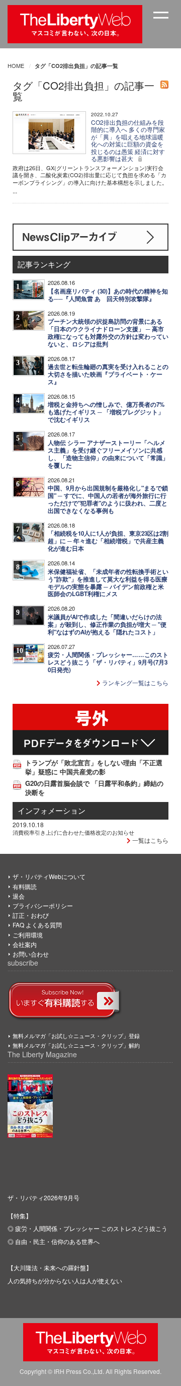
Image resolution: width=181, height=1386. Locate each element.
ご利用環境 (28, 934)
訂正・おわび (31, 915)
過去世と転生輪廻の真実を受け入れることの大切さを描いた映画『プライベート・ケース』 (108, 374)
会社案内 (25, 944)
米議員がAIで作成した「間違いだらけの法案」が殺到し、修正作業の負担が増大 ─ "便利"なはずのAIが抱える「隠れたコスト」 (107, 624)
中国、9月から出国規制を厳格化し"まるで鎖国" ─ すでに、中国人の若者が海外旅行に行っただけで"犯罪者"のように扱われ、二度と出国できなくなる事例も (108, 499)
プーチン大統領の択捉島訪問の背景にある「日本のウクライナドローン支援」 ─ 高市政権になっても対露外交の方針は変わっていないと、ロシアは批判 (108, 332)
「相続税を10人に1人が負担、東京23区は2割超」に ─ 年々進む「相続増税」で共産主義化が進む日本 (108, 541)
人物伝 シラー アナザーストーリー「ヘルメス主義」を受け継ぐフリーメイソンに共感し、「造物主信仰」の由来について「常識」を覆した (108, 454)
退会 (19, 896)
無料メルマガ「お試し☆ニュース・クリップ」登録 (76, 1036)
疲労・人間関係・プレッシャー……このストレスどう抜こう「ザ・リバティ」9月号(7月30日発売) (108, 662)
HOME (16, 65)
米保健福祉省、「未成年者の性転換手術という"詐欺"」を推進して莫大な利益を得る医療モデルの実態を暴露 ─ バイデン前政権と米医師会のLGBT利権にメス (108, 583)
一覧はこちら (149, 840)
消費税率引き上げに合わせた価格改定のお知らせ (73, 832)
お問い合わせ (31, 954)
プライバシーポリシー (43, 905)
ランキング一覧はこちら (134, 682)
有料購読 (25, 886)
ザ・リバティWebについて (49, 876)
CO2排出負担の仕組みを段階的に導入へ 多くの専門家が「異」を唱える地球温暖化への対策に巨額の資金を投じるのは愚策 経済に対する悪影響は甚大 (128, 140)
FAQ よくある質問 (37, 924)
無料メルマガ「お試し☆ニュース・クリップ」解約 (76, 1045)
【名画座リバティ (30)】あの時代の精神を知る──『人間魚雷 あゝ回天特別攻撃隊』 (108, 295)
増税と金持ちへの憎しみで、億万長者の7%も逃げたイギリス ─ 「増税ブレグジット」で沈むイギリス (106, 412)
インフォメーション (51, 810)
